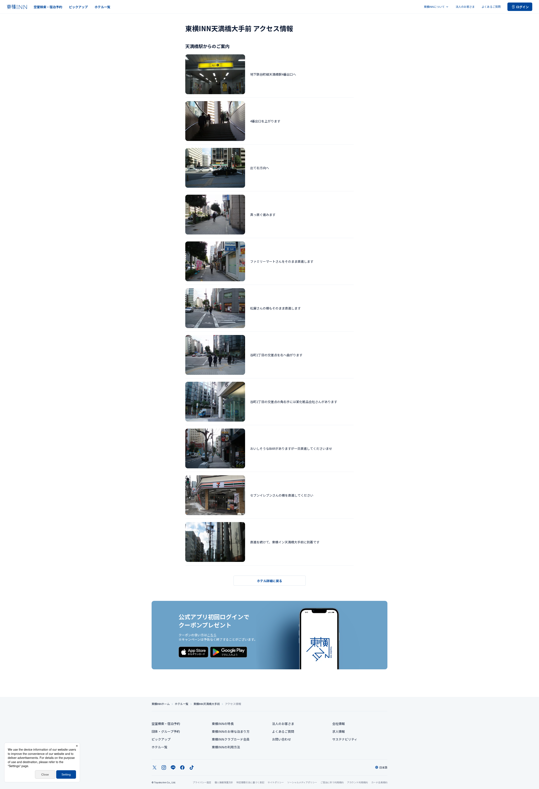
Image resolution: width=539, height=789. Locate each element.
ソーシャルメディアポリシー (302, 782)
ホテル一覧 (102, 7)
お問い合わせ (281, 739)
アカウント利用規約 (357, 782)
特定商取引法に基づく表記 (250, 782)
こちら (211, 635)
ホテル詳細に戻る (269, 581)
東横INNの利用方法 (226, 747)
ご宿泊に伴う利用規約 (332, 782)
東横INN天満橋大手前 (206, 704)
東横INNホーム (161, 704)
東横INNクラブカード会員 (230, 739)
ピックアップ (78, 7)
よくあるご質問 (491, 7)
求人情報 (338, 731)
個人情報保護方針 (224, 782)
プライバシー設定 (202, 782)
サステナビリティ (344, 739)
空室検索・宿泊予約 (48, 7)
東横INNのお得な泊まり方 (230, 731)
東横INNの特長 (223, 723)
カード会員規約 (379, 782)
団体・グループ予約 (166, 731)
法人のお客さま (465, 7)
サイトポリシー (276, 782)
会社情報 (338, 723)
